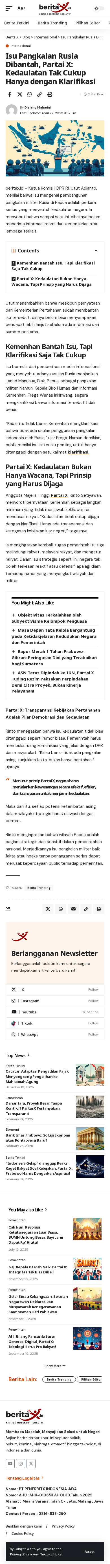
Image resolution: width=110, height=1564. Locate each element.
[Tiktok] (55, 1023)
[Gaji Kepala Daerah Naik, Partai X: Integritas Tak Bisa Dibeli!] (87, 1269)
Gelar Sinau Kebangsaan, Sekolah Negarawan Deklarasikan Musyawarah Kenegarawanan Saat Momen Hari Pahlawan (38, 1304)
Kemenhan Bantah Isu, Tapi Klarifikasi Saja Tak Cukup (53, 265)
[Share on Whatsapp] (30, 94)
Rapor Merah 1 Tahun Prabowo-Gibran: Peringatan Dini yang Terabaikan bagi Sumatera (54, 657)
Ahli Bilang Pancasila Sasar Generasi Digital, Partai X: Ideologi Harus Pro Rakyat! (32, 1341)
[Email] (73, 909)
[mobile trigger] (10, 8)
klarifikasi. (78, 452)
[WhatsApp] (55, 1034)
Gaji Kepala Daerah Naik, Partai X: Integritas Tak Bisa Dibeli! (37, 1269)
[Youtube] (55, 1012)
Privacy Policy (21, 1554)
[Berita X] (55, 8)
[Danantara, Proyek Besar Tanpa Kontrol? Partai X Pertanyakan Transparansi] (90, 1107)
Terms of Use (50, 1554)
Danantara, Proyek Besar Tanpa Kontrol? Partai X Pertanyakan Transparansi (34, 1108)
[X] (55, 989)
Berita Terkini (15, 1066)
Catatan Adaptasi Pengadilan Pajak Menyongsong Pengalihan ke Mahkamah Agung (37, 1076)
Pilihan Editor (91, 1379)
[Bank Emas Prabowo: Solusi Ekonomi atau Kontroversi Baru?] (90, 1138)
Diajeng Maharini (38, 107)
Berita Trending (38, 888)
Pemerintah (14, 1098)
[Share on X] (20, 94)
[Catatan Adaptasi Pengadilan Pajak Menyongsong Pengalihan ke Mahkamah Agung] (90, 1075)
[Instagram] (55, 1000)
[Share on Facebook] (10, 94)
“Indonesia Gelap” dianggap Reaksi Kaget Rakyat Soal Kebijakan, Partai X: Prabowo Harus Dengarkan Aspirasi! (39, 1168)
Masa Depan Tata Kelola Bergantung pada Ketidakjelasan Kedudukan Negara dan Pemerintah (54, 636)
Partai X (59, 495)
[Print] (50, 94)
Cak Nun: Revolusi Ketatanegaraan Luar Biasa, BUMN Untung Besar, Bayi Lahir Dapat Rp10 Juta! (35, 1235)
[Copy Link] (40, 94)
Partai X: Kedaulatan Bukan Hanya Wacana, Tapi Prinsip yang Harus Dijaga (52, 281)
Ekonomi (12, 1129)
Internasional (21, 45)
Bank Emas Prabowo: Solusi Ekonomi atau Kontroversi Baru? (38, 1138)
